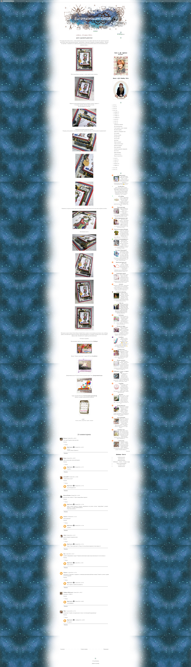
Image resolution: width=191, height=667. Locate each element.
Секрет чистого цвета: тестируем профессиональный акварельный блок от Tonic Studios (121, 188)
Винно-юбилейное (117, 152)
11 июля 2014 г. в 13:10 (72, 572)
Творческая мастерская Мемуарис (121, 229)
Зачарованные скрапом (121, 273)
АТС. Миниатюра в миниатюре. (124, 374)
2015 (114, 108)
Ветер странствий (117, 147)
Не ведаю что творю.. (121, 326)
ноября (115, 113)
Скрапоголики (121, 440)
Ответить (65, 442)
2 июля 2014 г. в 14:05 (79, 562)
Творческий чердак (121, 207)
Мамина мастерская (121, 360)
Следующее (62, 649)
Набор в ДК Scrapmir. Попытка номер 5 (124, 328)
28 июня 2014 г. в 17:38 (79, 485)
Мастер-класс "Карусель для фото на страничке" (124, 419)
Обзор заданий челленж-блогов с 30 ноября (124, 275)
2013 (114, 167)
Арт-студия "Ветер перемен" (121, 250)
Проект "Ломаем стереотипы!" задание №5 (80, 356)
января (115, 165)
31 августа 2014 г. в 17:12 (71, 611)
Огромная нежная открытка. (123, 362)
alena (64, 553)
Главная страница (84, 649)
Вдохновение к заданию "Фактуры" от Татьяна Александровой (124, 407)
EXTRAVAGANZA (121, 457)
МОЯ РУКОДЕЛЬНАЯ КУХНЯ (121, 218)
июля (115, 121)
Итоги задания (123, 384)
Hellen (64, 611)
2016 (114, 106)
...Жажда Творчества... (121, 405)
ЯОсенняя (121, 394)
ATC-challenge (121, 196)
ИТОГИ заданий (124, 240)
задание (88, 420)
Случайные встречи (121, 175)
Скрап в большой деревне (121, 463)
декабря (116, 112)
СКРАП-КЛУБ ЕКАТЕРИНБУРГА (121, 239)
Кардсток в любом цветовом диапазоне (124, 339)
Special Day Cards (121, 429)
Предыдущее (106, 649)
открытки (91, 420)
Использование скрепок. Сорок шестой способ (81, 341)
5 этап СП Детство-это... (124, 316)
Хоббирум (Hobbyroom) (68, 592)
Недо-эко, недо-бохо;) (118, 155)
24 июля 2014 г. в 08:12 (77, 592)
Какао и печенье (123, 395)
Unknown (65, 516)
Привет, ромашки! (117, 142)
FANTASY (121, 284)
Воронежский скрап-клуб (121, 262)
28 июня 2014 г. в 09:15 (79, 447)
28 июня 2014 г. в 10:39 (75, 495)
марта (115, 161)
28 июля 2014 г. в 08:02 (79, 601)
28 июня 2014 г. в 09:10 (71, 438)
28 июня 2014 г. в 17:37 (79, 467)
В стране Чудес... (117, 136)
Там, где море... (117, 138)
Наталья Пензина (67, 495)
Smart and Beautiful (121, 417)
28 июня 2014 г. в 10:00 (73, 476)
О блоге (121, 197)
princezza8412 (66, 476)
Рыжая (64, 458)
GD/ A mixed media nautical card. (124, 177)
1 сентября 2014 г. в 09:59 (80, 620)
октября (116, 115)
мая (115, 158)
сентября (116, 117)
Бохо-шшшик (116, 133)
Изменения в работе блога (118, 285)
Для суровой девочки (118, 126)
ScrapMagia (121, 383)
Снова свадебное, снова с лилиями (120, 128)
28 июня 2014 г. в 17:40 (79, 504)
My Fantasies (121, 315)
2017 (114, 105)
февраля (116, 163)
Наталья (65, 438)
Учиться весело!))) (117, 154)
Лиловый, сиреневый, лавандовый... (121, 149)
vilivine (64, 535)
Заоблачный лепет (121, 458)
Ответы (66, 444)
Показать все (128, 451)
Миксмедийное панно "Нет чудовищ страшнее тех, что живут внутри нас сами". (124, 253)
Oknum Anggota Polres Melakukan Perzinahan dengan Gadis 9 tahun (124, 305)
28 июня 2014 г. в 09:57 (71, 458)
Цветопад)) (116, 140)
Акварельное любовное (118, 124)
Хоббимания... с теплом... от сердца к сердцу (121, 372)
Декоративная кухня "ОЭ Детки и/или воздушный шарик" (78, 375)
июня (115, 123)
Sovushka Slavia (121, 186)
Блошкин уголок (121, 349)
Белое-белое (116, 150)
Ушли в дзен (122, 230)
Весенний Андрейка (118, 129)
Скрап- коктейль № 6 (76, 395)
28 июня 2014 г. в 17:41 (79, 544)
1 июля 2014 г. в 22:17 (70, 553)
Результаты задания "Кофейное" (124, 442)
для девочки (84, 420)
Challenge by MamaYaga (121, 292)
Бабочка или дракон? (118, 145)
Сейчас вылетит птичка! (118, 143)
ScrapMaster (121, 337)
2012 (114, 169)
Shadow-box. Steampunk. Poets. (120, 131)
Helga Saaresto (70, 447)
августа (115, 119)
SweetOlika (97, 663)
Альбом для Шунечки (124, 208)
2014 (114, 110)
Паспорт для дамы (117, 135)
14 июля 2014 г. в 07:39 (79, 582)
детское (80, 420)
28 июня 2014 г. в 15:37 (71, 535)
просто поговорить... (124, 350)
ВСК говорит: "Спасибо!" (123, 264)
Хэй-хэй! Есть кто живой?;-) (124, 220)
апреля (115, 160)
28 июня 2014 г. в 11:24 (72, 516)
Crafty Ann (121, 303)
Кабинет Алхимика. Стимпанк (124, 294)
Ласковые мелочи (121, 466)
